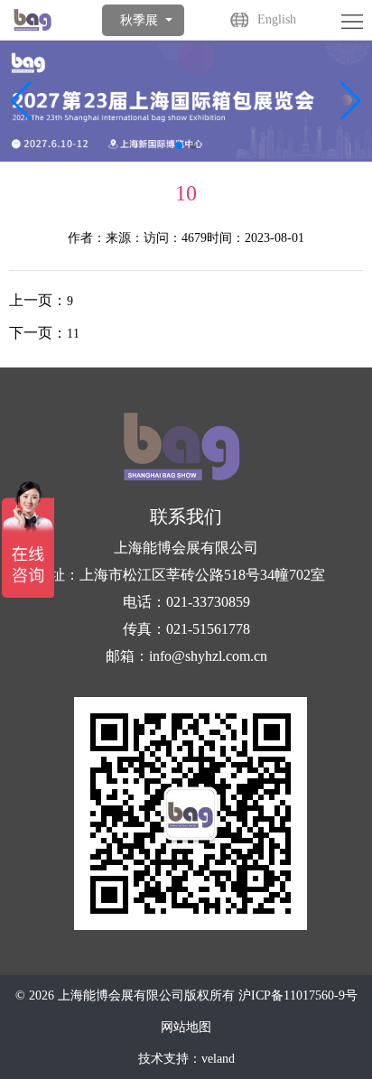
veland (218, 1058)
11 (73, 333)
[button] (351, 101)
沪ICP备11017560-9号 (298, 995)
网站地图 (186, 1027)
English (276, 19)
